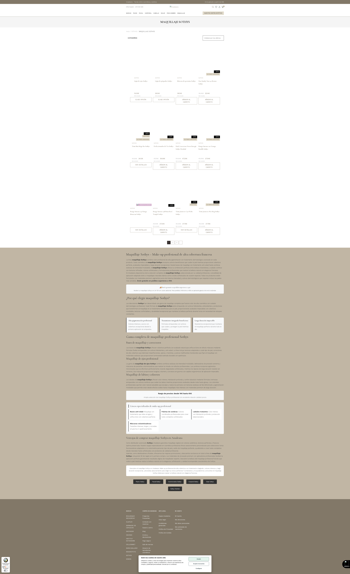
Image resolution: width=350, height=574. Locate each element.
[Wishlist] (216, 7)
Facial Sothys (156, 481)
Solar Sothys (210, 481)
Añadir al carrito (186, 101)
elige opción (140, 99)
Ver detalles (141, 165)
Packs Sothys (140, 481)
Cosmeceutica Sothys (174, 481)
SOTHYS (134, 31)
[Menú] (347, 570)
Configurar (199, 568)
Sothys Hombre (175, 489)
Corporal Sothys (193, 481)
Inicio (128, 31)
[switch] (6, 570)
